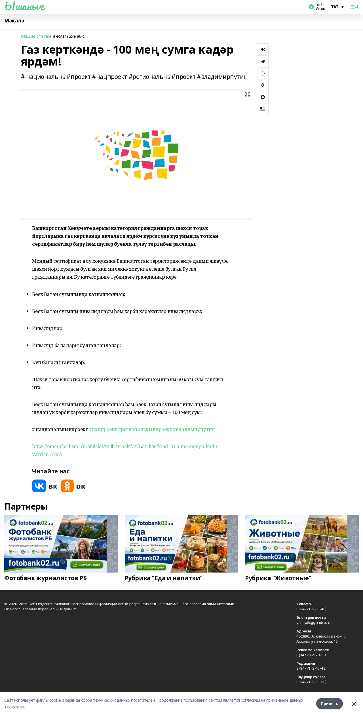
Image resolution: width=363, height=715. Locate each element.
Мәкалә (14, 21)
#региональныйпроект (145, 429)
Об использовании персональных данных (40, 609)
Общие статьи (36, 36)
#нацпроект (103, 429)
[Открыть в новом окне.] (45, 486)
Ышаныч (24, 5)
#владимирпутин (194, 429)
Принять (329, 703)
